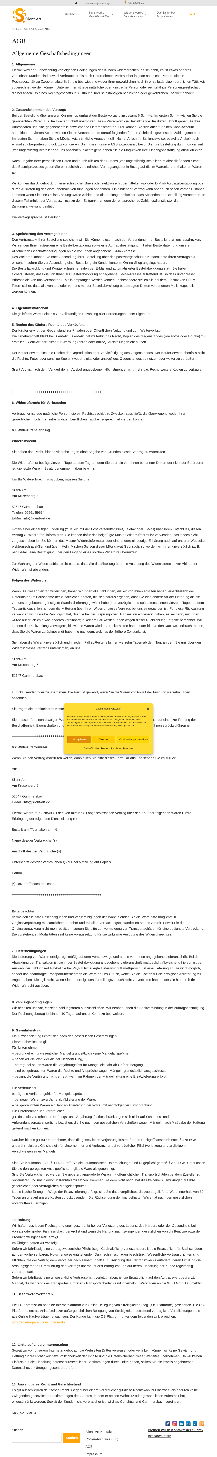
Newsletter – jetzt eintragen (97, 3)
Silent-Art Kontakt (33, 29)
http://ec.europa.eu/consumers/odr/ (38, 1322)
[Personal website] (195, 1423)
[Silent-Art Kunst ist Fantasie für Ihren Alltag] (27, 15)
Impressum (128, 748)
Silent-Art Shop (135, 3)
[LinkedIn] (181, 1423)
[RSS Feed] (201, 1423)
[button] (148, 708)
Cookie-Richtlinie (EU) (101, 1439)
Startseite (17, 29)
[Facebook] (167, 1423)
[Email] (188, 1423)
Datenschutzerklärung (111, 748)
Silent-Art (70, 14)
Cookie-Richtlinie (92, 748)
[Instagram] (174, 1423)
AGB (89, 1447)
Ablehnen (104, 739)
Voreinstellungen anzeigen (133, 739)
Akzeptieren (79, 739)
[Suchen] (76, 3)
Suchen (17, 1430)
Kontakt (191, 14)
